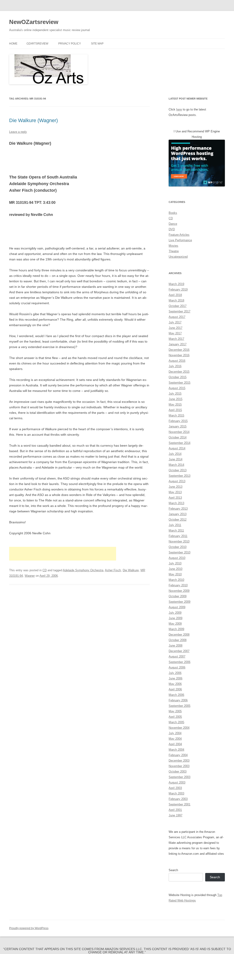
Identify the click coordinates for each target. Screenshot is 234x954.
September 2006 (179, 662)
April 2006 (175, 689)
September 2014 (179, 443)
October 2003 (177, 771)
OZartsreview (37, 43)
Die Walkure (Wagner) (33, 120)
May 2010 (175, 574)
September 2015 (179, 382)
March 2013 (176, 503)
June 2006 (175, 678)
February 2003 (178, 799)
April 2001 (175, 810)
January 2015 (177, 426)
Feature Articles (179, 234)
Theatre (174, 251)
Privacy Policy (69, 43)
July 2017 (175, 322)
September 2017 (179, 311)
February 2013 (178, 508)
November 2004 (179, 727)
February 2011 (178, 536)
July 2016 (175, 366)
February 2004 (178, 755)
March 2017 (176, 339)
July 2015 (175, 393)
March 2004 (176, 749)
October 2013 (177, 470)
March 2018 (176, 300)
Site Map (97, 43)
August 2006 (177, 667)
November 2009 (179, 590)
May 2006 (175, 684)
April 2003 (175, 788)
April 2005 (175, 716)
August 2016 (177, 360)
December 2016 (179, 349)
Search (173, 870)
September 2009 (179, 601)
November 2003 (179, 766)
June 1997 (175, 815)
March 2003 (176, 793)
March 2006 (176, 695)
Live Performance (180, 240)
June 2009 (175, 618)
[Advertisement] (62, 554)
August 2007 (177, 656)
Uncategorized (178, 256)
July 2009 (175, 612)
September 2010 (179, 552)
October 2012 (177, 519)
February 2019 (178, 289)
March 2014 (176, 465)
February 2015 (178, 421)
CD (45, 570)
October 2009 (177, 596)
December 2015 (179, 371)
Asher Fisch (113, 570)
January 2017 (177, 344)
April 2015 (175, 410)
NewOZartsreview (33, 21)
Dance (173, 223)
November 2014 (179, 432)
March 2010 (176, 580)
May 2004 (175, 738)
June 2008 (175, 645)
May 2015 (175, 404)
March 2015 (176, 415)
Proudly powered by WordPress (28, 928)
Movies (173, 245)
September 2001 (179, 804)
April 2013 (175, 497)
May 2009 (175, 623)
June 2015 (175, 399)
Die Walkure (131, 570)
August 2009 (177, 607)
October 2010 (177, 547)
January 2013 (177, 514)
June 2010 (175, 569)
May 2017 (175, 333)
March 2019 (176, 284)
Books (173, 213)
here (179, 109)
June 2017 (175, 328)
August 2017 (177, 317)
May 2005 (175, 711)
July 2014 (175, 454)
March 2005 (176, 722)
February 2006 (178, 700)
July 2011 (175, 525)
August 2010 (177, 558)
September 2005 (179, 706)
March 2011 (176, 530)
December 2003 (179, 760)
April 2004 (175, 744)
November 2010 (179, 541)
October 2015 (177, 377)
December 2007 (179, 651)
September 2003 (179, 777)
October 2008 (177, 640)
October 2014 (177, 437)
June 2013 (175, 486)
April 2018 (175, 295)
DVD (172, 229)
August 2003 (177, 782)
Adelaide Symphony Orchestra (83, 570)
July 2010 (175, 563)
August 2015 (177, 388)
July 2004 (175, 733)
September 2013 (179, 475)
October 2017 (177, 306)
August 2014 (177, 448)
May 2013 (175, 492)
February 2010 (178, 585)
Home (13, 43)
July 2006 (175, 673)
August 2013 (177, 481)
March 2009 (176, 629)
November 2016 (179, 355)
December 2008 (179, 634)
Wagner (30, 575)
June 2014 (175, 459)
